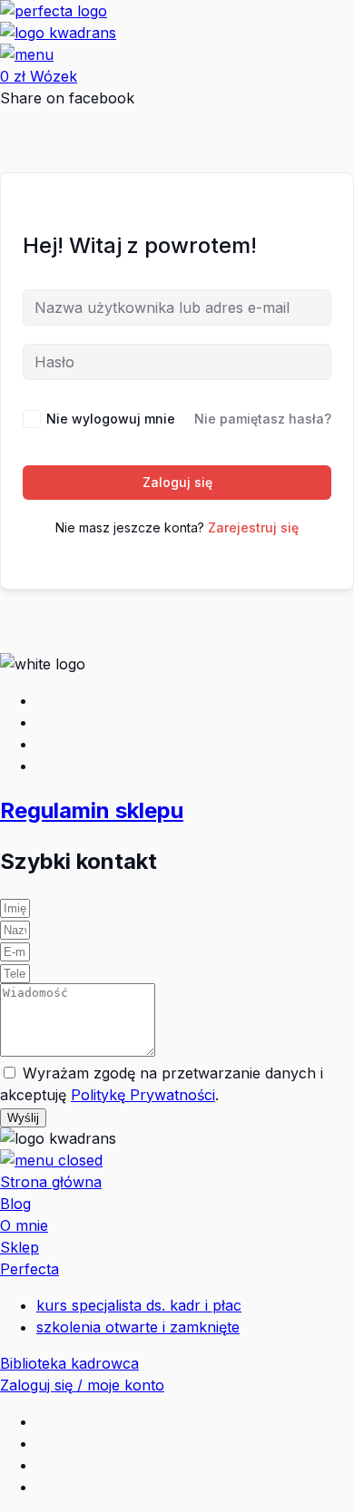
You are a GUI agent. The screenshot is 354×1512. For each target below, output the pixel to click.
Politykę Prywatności (143, 1095)
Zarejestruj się (253, 527)
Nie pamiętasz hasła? (262, 418)
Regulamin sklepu (91, 810)
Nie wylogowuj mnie (110, 418)
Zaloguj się (177, 482)
